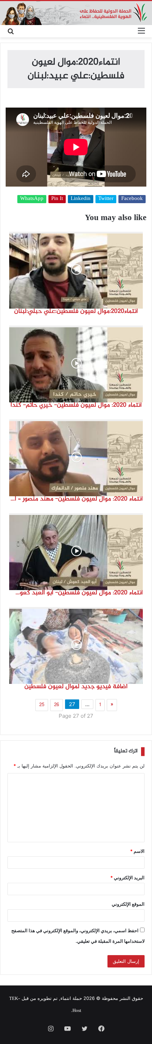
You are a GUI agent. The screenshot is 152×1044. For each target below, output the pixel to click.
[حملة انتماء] (76, 13)
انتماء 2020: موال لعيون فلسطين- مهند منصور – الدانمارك (76, 499)
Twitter (105, 199)
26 (56, 705)
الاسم (137, 851)
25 (41, 705)
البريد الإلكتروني (127, 877)
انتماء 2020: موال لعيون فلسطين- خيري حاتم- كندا (76, 405)
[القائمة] (141, 31)
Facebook (132, 199)
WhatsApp (31, 199)
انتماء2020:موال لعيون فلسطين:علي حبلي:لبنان (76, 311)
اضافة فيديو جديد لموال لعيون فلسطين (76, 686)
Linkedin (80, 199)
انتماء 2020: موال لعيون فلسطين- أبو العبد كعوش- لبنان (76, 592)
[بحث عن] (10, 31)
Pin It (57, 199)
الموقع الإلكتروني (128, 904)
